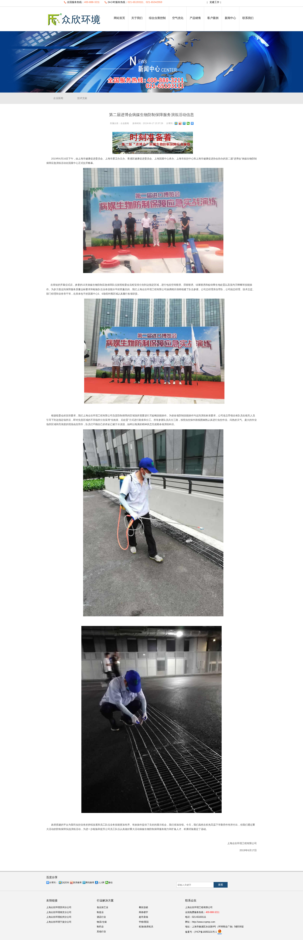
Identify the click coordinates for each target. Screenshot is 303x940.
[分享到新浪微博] (180, 123)
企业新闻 (58, 98)
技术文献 (82, 98)
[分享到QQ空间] (176, 123)
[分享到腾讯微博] (184, 123)
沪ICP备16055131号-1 (205, 932)
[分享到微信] (188, 123)
